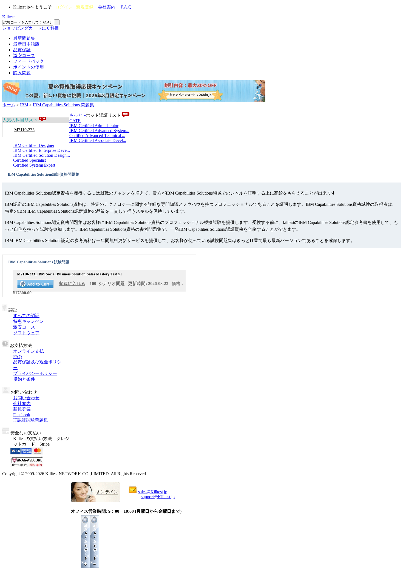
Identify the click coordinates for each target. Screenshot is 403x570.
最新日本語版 (26, 44)
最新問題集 (24, 38)
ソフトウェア (26, 332)
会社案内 (106, 7)
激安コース (24, 55)
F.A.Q (126, 7)
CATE (75, 120)
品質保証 (22, 49)
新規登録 (84, 7)
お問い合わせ (26, 397)
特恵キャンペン (28, 321)
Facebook (21, 414)
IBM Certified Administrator (93, 125)
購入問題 (22, 72)
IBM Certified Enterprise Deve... (41, 150)
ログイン (64, 7)
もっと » (77, 115)
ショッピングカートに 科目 (30, 28)
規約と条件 (24, 379)
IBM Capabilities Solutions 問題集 (63, 104)
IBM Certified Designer (33, 145)
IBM (24, 104)
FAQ (17, 356)
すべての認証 (26, 315)
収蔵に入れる (72, 283)
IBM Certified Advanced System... (99, 130)
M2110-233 (24, 129)
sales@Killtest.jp (152, 491)
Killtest (8, 17)
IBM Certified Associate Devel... (97, 140)
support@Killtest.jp (158, 496)
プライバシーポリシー (35, 373)
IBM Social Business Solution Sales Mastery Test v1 (69, 274)
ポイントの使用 (28, 67)
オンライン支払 (28, 351)
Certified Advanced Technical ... (97, 135)
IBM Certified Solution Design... (41, 155)
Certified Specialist (29, 160)
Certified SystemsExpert (34, 165)
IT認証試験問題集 (30, 420)
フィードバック (28, 61)
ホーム (8, 104)
